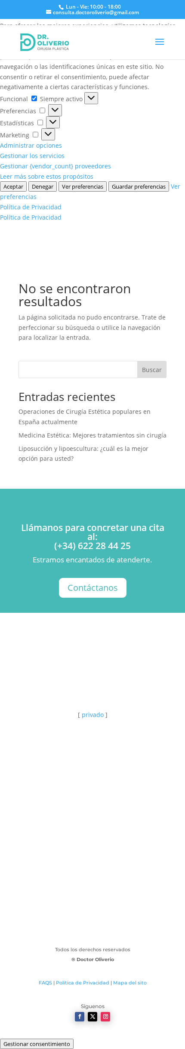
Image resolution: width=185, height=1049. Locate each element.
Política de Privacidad (31, 207)
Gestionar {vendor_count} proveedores (55, 166)
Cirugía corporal (92, 843)
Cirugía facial (92, 859)
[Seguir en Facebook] (79, 1016)
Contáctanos (93, 587)
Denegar (42, 186)
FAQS (45, 983)
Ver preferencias (82, 186)
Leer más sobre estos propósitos (46, 176)
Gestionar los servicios (32, 156)
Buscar (152, 370)
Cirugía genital (92, 876)
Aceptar (13, 186)
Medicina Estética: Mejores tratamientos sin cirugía (92, 435)
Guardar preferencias (139, 186)
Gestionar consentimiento (36, 1044)
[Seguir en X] (92, 1016)
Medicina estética (92, 892)
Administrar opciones (31, 145)
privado (93, 715)
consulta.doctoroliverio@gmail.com (95, 760)
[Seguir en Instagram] (105, 1016)
